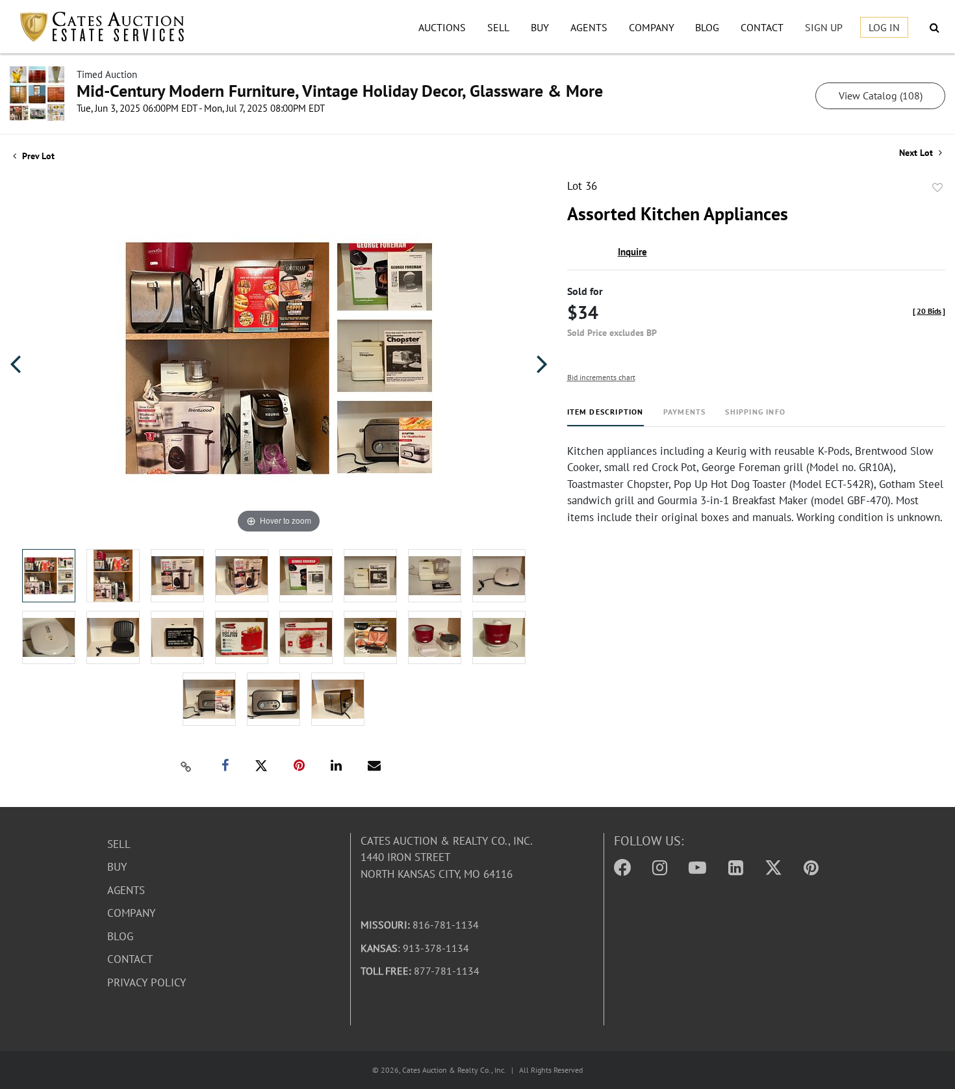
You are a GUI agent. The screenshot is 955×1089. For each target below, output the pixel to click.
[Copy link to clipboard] (186, 766)
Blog (707, 27)
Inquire (632, 252)
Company (651, 27)
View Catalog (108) (881, 95)
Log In (884, 27)
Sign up (824, 27)
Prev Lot (37, 156)
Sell (498, 27)
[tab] (605, 416)
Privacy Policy (146, 982)
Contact (762, 27)
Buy (540, 27)
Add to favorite (937, 188)
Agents (588, 27)
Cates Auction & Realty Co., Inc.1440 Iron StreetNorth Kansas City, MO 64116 (447, 857)
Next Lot (917, 153)
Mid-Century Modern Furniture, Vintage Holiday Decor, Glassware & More (340, 90)
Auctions (442, 27)
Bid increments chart (601, 377)
